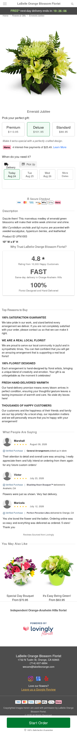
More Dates (65, 174)
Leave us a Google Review (38, 689)
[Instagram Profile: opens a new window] (30, 678)
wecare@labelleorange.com (38, 666)
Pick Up (31, 164)
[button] (69, 724)
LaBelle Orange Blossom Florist (38, 3)
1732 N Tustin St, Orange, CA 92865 (38, 659)
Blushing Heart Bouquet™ (40, 484)
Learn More (59, 147)
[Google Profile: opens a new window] (38, 678)
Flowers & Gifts (19, 15)
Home (5, 15)
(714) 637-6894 (38, 663)
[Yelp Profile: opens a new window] (46, 678)
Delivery (10, 166)
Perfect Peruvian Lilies (38, 512)
